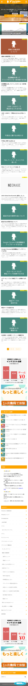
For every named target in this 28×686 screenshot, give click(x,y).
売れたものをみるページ (7, 602)
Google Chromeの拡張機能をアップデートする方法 (15, 444)
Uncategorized (4, 518)
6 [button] (15, 35)
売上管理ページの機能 (7, 606)
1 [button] (8, 35)
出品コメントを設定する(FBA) (10, 587)
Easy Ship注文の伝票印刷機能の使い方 (14, 458)
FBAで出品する (6, 575)
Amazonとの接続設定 (6, 510)
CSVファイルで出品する (8, 571)
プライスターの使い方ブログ (13, 684)
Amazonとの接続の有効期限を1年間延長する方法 (15, 454)
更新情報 (3, 614)
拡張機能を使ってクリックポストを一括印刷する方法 (15, 430)
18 (17, 349)
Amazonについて (5, 514)
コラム (2, 533)
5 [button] (14, 35)
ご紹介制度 (4, 522)
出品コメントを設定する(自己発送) (11, 591)
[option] (14, 29)
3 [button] (11, 35)
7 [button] (17, 35)
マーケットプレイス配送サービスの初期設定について (15, 435)
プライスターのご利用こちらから (14, 15)
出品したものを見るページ (8, 564)
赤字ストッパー (6, 556)
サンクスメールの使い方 (11, 439)
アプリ (2, 526)
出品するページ (5, 568)
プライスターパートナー (7, 541)
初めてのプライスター (6, 610)
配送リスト (5, 598)
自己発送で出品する (7, 594)
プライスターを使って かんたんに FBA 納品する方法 (16, 425)
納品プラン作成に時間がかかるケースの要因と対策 (15, 416)
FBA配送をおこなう (7, 579)
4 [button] (13, 35)
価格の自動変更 (5, 552)
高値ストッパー (6, 560)
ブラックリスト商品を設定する (10, 583)
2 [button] (10, 35)
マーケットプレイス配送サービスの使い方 (15, 419)
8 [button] (18, 35)
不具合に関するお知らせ (11, 448)
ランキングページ (6, 549)
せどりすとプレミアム (7, 529)
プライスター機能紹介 (6, 545)
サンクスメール (5, 537)
